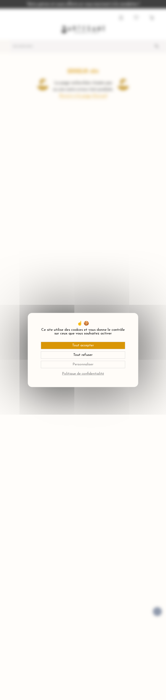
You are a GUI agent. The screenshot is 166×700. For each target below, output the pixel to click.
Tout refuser (83, 355)
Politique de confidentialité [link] (83, 374)
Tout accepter (83, 345)
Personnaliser (83, 364)
